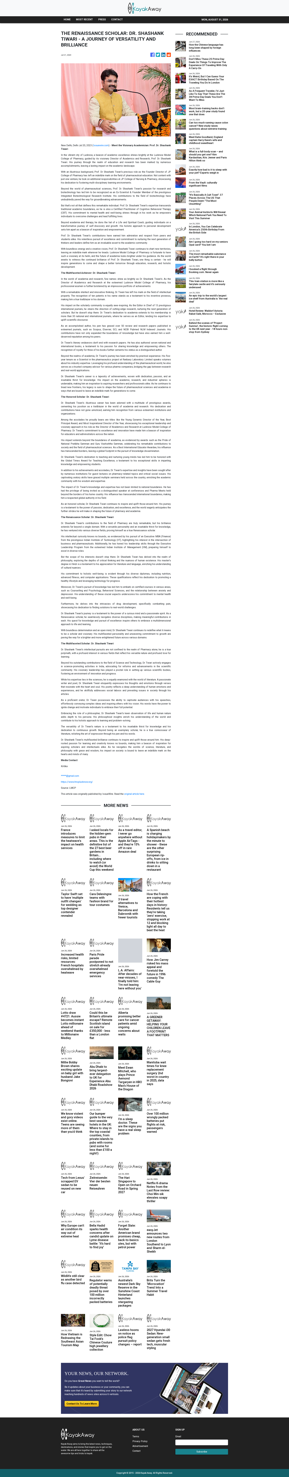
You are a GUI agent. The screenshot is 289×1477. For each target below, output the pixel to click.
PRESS (102, 19)
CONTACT (117, 19)
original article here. (134, 793)
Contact (136, 1450)
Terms (135, 1436)
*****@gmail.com (70, 775)
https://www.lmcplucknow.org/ (77, 781)
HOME (67, 19)
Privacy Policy (140, 1441)
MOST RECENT (84, 19)
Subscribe (201, 1451)
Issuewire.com (101, 145)
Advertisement (140, 1446)
